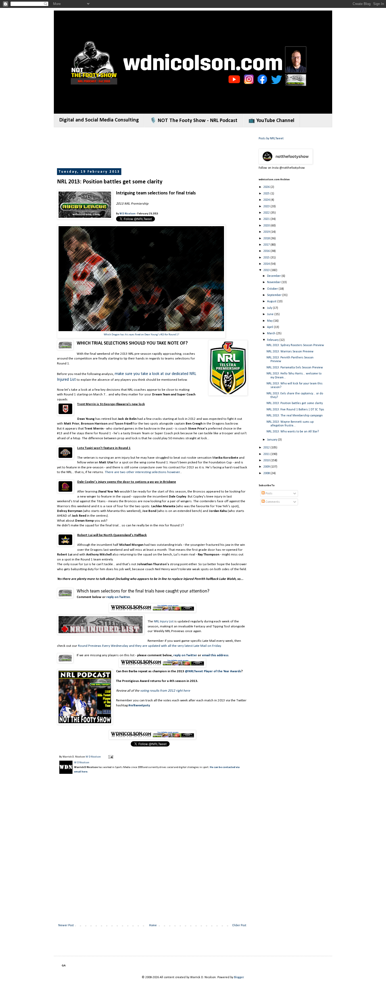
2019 (266, 232)
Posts (268, 493)
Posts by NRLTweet (271, 138)
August (272, 301)
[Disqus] (152, 853)
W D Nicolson (127, 213)
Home (153, 925)
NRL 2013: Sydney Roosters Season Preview (295, 345)
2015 (266, 257)
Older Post (239, 925)
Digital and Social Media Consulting (99, 120)
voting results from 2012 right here (165, 690)
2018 (266, 238)
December (274, 276)
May (270, 320)
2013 (266, 270)
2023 (266, 206)
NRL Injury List (164, 621)
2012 (266, 447)
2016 (266, 251)
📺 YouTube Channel (271, 120)
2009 (266, 466)
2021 (266, 219)
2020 (266, 225)
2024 (266, 200)
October (273, 288)
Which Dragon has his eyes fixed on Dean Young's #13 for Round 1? (141, 334)
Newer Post (66, 925)
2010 (266, 460)
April (270, 327)
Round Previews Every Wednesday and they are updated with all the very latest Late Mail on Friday (149, 646)
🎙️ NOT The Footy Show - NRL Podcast (193, 120)
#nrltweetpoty (139, 705)
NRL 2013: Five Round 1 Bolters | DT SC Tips (295, 409)
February (273, 340)
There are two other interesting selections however (142, 472)
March (271, 333)
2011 (266, 454)
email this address (215, 655)
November (274, 282)
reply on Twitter (118, 597)
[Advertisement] (152, 148)
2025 (266, 193)
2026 (266, 187)
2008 (266, 473)
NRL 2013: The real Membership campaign (295, 415)
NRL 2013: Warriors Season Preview (290, 351)
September (274, 295)
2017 (266, 244)
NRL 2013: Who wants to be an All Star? (293, 431)
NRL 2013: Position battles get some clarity (295, 403)
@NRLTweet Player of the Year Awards (213, 671)
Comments (272, 502)
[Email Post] (110, 756)
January (272, 439)
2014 (266, 264)
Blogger (239, 977)
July (270, 308)
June (270, 314)
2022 (266, 212)
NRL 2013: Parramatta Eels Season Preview (295, 367)
